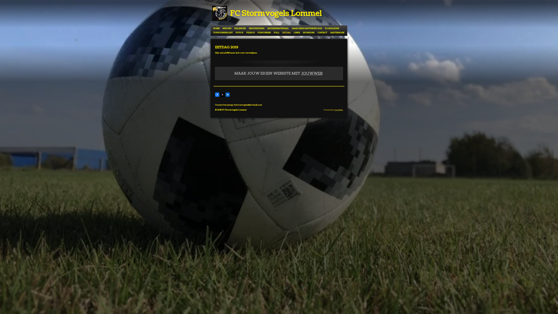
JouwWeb (312, 73)
